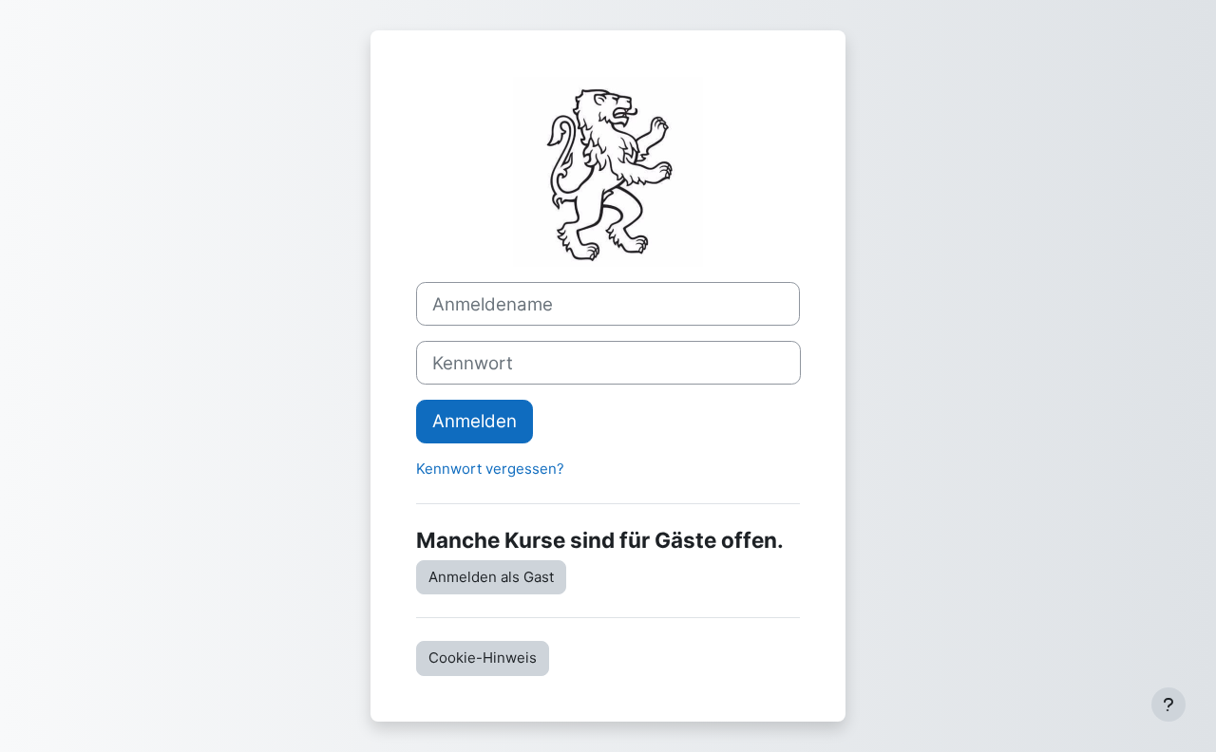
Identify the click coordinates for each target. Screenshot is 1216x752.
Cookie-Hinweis (482, 658)
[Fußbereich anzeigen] (1168, 704)
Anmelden (474, 421)
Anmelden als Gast (491, 577)
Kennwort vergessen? (490, 469)
